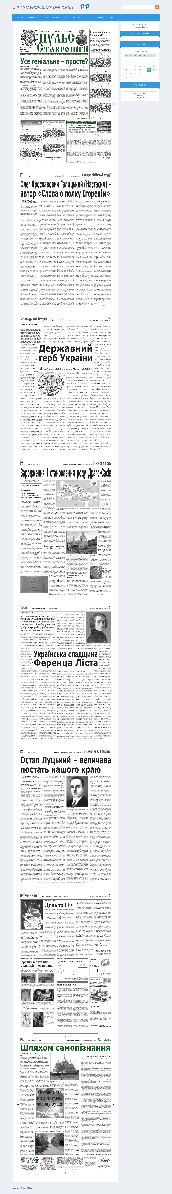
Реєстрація (137, 27)
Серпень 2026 (140, 52)
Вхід (145, 27)
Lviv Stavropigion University (46, 7)
